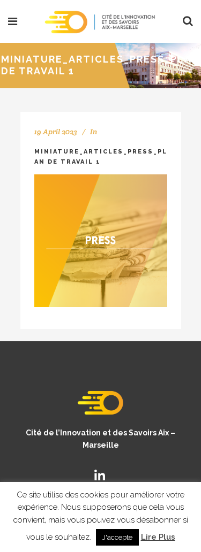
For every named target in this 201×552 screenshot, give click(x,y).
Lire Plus (158, 537)
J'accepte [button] (117, 537)
